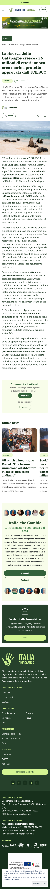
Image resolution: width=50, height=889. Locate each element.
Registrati (25, 395)
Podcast (29, 713)
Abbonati (25, 573)
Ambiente (7, 81)
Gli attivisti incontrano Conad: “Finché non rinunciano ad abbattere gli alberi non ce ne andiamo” (19, 468)
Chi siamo (6, 692)
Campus (5, 743)
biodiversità (21, 81)
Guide (4, 722)
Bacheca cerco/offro (11, 738)
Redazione (19, 491)
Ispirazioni (6, 718)
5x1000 (5, 759)
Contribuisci (7, 754)
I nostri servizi (8, 697)
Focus (28, 718)
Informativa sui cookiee (11, 879)
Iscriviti (25, 637)
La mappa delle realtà (11, 734)
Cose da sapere (8, 713)
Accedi (43, 10)
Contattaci (6, 702)
